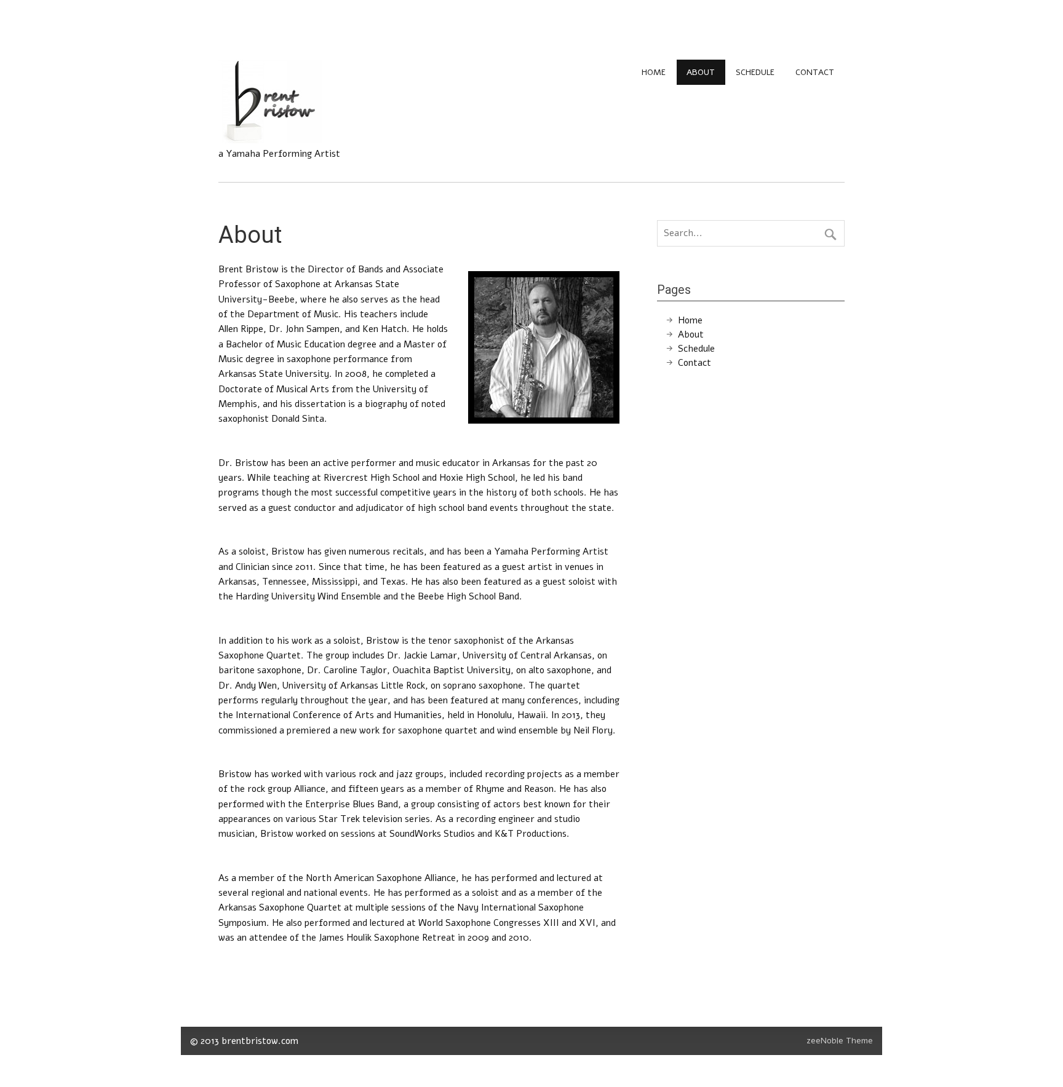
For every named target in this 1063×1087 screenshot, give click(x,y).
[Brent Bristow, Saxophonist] (270, 140)
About (701, 72)
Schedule (755, 72)
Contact (814, 72)
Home (654, 72)
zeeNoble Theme (839, 1040)
